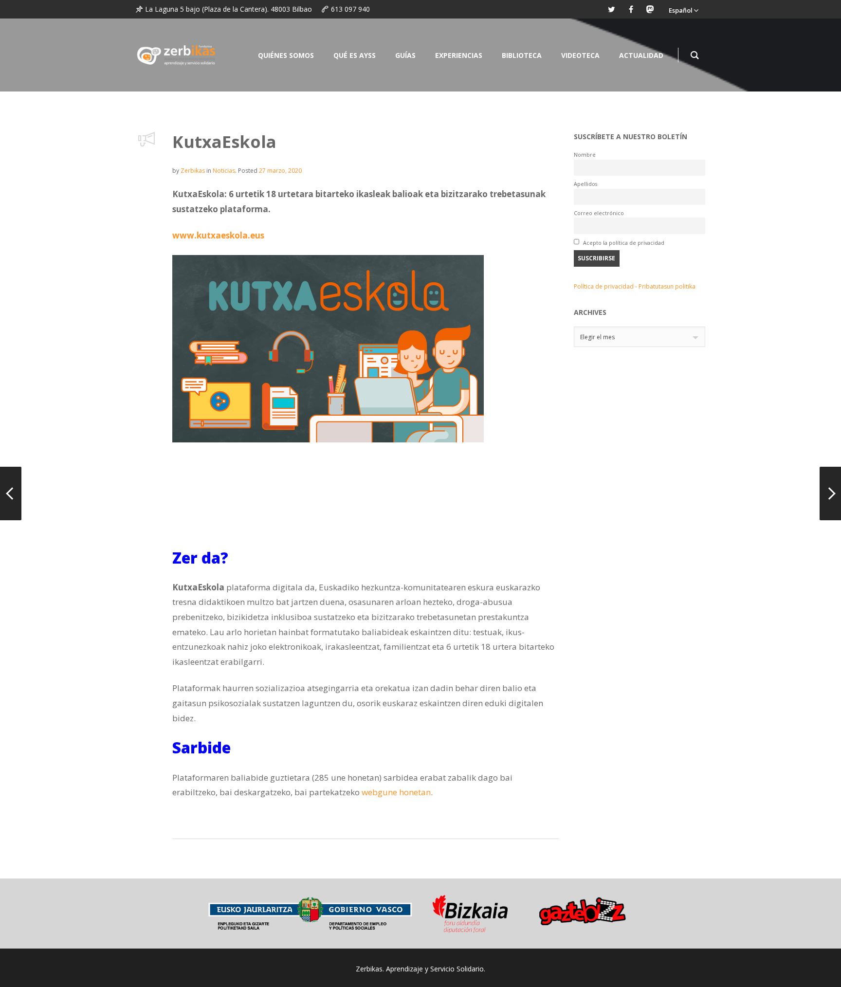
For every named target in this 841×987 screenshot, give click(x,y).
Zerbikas (193, 170)
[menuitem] (683, 9)
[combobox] (639, 337)
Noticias (224, 170)
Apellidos (585, 183)
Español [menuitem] (681, 10)
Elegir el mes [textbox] (597, 337)
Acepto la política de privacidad (623, 242)
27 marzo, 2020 (280, 170)
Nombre (585, 154)
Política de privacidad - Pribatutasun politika (634, 286)
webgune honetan (396, 792)
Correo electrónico (599, 213)
